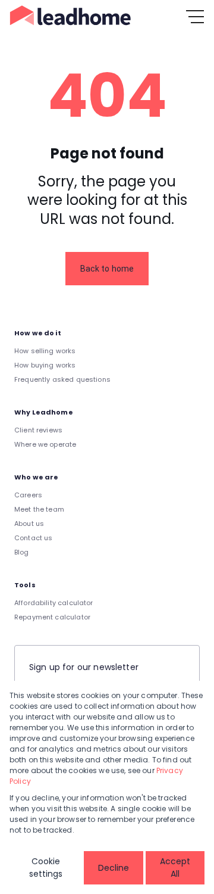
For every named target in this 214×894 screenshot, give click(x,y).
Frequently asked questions (62, 379)
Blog (21, 552)
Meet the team (39, 509)
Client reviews (38, 430)
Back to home (107, 268)
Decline (113, 868)
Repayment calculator (52, 617)
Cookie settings (45, 867)
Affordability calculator (53, 603)
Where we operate (45, 444)
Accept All (175, 867)
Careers (28, 495)
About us (29, 523)
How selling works (45, 351)
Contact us (33, 538)
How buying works (44, 365)
